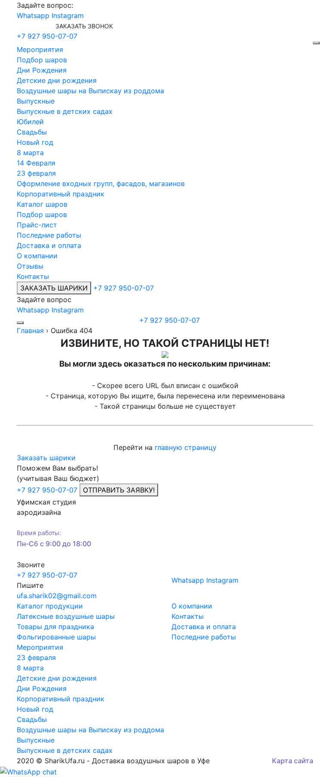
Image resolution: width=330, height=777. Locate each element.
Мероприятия (40, 49)
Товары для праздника (55, 626)
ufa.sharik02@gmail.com (57, 595)
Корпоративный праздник (60, 194)
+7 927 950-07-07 (47, 36)
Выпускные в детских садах (65, 111)
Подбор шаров (42, 59)
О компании (37, 255)
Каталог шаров (42, 204)
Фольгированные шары (56, 637)
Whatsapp (33, 15)
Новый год (35, 142)
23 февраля (36, 173)
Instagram (68, 15)
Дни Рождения (42, 70)
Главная (30, 330)
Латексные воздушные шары (66, 616)
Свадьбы (32, 132)
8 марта (30, 152)
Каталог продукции (50, 606)
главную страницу (186, 447)
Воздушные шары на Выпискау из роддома (90, 90)
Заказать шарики (46, 457)
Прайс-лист (37, 224)
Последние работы (49, 235)
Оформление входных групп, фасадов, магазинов (101, 183)
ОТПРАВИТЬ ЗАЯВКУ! (119, 490)
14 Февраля (36, 163)
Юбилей (30, 121)
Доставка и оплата (49, 245)
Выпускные (36, 101)
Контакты (33, 276)
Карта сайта (292, 760)
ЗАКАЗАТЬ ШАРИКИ (54, 288)
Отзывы (30, 266)
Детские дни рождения (57, 80)
